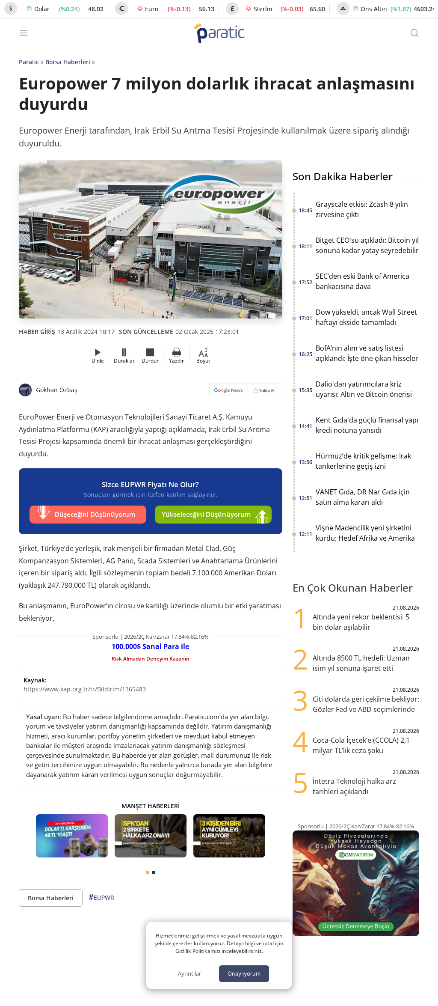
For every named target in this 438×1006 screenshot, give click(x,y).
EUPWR (101, 897)
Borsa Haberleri (67, 62)
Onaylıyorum (244, 973)
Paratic (29, 62)
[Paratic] (219, 34)
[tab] (147, 872)
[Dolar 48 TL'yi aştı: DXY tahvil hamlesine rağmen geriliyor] (72, 835)
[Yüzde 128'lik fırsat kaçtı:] (229, 835)
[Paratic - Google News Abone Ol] (245, 393)
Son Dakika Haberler (343, 176)
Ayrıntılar (189, 973)
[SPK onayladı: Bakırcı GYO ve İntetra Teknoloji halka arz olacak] (150, 835)
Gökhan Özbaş (56, 390)
